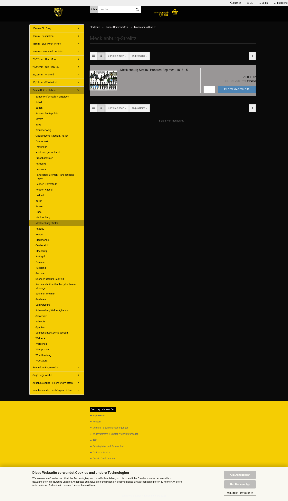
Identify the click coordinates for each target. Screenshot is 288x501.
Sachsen (40, 273)
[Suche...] (137, 9)
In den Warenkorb (237, 89)
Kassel (39, 206)
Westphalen (42, 349)
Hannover (40, 169)
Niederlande (42, 239)
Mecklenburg (42, 217)
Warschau (41, 343)
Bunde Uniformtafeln (44, 90)
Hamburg (40, 163)
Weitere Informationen (240, 492)
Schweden (41, 316)
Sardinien (40, 299)
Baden (39, 107)
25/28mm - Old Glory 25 (46, 66)
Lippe (38, 211)
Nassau (39, 228)
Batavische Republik (46, 113)
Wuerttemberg (43, 355)
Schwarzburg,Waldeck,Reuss (51, 310)
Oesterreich (41, 245)
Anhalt (39, 102)
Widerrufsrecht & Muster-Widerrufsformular (115, 434)
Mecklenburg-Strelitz (46, 223)
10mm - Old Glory (42, 28)
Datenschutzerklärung (84, 485)
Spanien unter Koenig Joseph (51, 332)
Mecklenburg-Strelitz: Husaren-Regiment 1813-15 (154, 70)
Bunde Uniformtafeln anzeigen (52, 96)
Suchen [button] (237, 3)
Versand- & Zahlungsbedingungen (111, 427)
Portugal (40, 256)
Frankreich (41, 146)
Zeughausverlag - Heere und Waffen (53, 382)
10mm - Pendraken (43, 36)
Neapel (39, 234)
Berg (38, 124)
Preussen (40, 262)
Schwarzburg (42, 304)
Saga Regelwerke (42, 375)
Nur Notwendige (240, 484)
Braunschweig (43, 130)
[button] (250, 3)
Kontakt (97, 421)
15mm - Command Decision (48, 51)
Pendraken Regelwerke (45, 367)
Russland (40, 267)
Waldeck (40, 338)
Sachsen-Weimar (45, 293)
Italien (38, 200)
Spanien (39, 327)
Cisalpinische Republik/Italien (51, 135)
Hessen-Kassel (44, 189)
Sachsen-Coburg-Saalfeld (49, 278)
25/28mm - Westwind (44, 82)
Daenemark (41, 141)
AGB (95, 440)
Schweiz (40, 321)
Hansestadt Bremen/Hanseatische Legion (54, 176)
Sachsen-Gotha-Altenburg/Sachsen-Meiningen (55, 286)
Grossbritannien (44, 158)
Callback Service (101, 452)
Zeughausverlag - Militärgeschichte (52, 390)
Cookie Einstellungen (104, 458)
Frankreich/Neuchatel (47, 152)
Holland (39, 195)
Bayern (39, 118)
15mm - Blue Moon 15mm (47, 43)
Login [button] (264, 3)
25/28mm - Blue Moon (45, 59)
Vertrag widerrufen (103, 409)
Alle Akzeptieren (240, 474)
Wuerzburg (41, 360)
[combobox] (117, 56)
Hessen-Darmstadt (46, 184)
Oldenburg (41, 251)
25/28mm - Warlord (43, 74)
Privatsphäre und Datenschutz (109, 446)
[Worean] (58, 13)
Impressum (99, 415)
